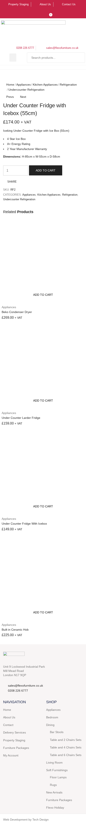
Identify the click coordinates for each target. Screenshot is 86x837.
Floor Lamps (58, 777)
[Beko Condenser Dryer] (43, 260)
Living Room (54, 762)
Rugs (53, 785)
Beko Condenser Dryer (17, 312)
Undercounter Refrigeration (26, 89)
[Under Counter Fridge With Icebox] (43, 472)
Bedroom (52, 717)
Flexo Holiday (55, 807)
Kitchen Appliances (45, 84)
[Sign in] (40, 13)
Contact (8, 725)
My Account (10, 755)
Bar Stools (56, 732)
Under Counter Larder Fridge (21, 417)
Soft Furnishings (57, 770)
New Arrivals (54, 792)
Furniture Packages (16, 747)
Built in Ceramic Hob (15, 629)
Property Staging (14, 740)
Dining (50, 725)
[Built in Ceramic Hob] (43, 578)
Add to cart (46, 170)
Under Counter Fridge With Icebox (24, 523)
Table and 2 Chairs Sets (65, 739)
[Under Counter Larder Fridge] (43, 366)
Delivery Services (14, 732)
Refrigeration (68, 84)
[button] (12, 57)
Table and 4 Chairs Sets (65, 747)
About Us (9, 717)
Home (10, 84)
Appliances (23, 84)
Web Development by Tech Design (26, 819)
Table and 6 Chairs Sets (65, 755)
